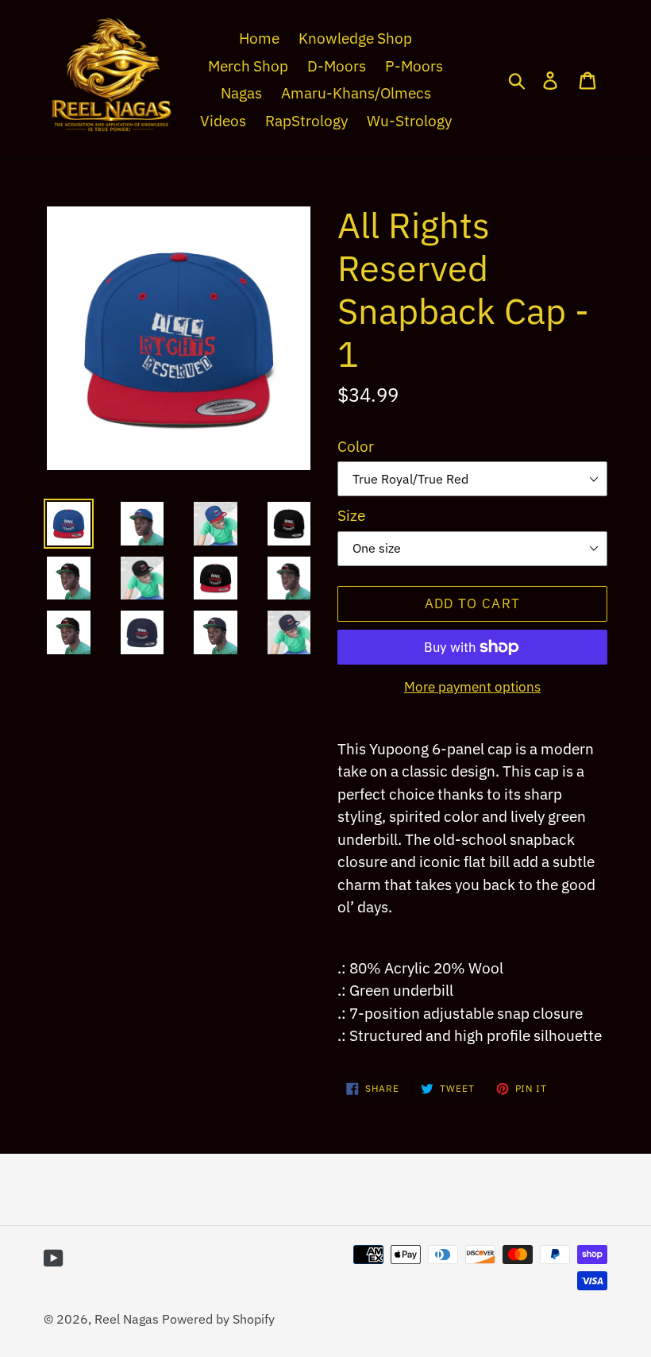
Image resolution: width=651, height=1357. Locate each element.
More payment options (472, 687)
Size (351, 515)
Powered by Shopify (218, 1319)
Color (355, 446)
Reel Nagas (126, 1319)
